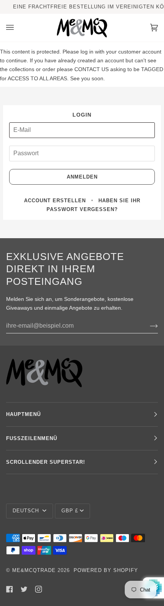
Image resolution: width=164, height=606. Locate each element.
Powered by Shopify (106, 570)
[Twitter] (24, 589)
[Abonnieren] (148, 326)
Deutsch (27, 510)
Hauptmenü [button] (23, 414)
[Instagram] (38, 589)
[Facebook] (9, 589)
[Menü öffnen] (17, 28)
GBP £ (69, 510)
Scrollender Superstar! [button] (45, 462)
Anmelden (82, 177)
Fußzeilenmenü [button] (31, 438)
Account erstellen (55, 200)
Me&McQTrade (34, 570)
